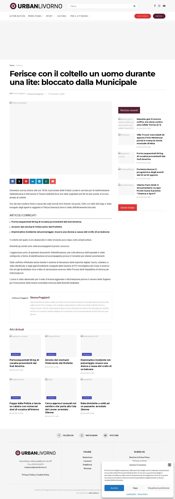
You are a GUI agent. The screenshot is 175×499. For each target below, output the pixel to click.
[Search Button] (135, 6)
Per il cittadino (79, 16)
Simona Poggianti (36, 94)
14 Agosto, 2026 (88, 373)
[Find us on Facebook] (154, 6)
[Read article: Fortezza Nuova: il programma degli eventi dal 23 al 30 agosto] (126, 174)
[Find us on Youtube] (164, 6)
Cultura (61, 16)
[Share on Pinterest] (26, 181)
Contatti (87, 461)
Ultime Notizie (17, 16)
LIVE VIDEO (142, 16)
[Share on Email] (53, 181)
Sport (49, 16)
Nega (135, 488)
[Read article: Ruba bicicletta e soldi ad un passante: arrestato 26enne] (96, 389)
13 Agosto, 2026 (88, 413)
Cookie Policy (131, 494)
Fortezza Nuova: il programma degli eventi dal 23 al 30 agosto (150, 172)
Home (12, 65)
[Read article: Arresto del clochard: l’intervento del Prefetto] (61, 346)
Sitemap (87, 468)
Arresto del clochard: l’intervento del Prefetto (36, 227)
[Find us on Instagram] (159, 6)
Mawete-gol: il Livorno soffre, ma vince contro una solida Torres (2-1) (150, 122)
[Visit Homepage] (36, 6)
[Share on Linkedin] (33, 181)
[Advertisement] (87, 40)
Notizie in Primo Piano (139, 457)
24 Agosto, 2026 (17, 370)
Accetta (114, 488)
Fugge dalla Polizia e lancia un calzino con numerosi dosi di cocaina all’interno (25, 406)
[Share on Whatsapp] (46, 181)
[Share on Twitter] (19, 181)
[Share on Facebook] (13, 181)
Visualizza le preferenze (158, 488)
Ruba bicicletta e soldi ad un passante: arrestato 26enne (95, 406)
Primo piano (35, 16)
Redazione (87, 457)
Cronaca (19, 65)
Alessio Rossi (94, 493)
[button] (169, 464)
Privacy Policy (143, 494)
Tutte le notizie (139, 461)
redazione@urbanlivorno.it (35, 467)
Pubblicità (87, 464)
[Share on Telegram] (39, 181)
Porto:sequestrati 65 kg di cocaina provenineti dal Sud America (46, 221)
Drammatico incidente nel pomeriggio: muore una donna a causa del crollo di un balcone (60, 232)
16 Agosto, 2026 (52, 367)
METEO (159, 16)
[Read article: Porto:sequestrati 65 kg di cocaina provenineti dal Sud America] (25, 346)
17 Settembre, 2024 (56, 94)
